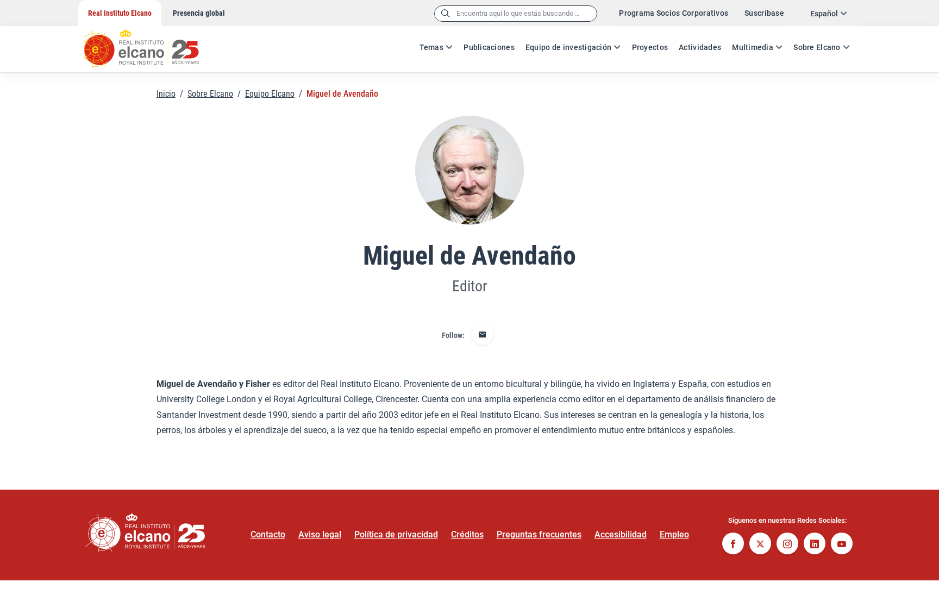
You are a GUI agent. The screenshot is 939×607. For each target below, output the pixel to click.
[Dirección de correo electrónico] (482, 335)
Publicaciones (489, 47)
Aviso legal (319, 534)
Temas (431, 47)
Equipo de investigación (568, 47)
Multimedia (752, 47)
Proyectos (650, 47)
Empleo (674, 534)
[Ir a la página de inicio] (152, 43)
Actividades (700, 47)
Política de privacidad (396, 534)
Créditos (467, 534)
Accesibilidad (620, 534)
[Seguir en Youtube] (842, 545)
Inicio (166, 94)
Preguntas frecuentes (539, 534)
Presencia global (199, 13)
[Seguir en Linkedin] (814, 545)
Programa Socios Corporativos (673, 13)
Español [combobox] (824, 13)
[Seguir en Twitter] (760, 545)
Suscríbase (764, 13)
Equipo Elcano (270, 94)
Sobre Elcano (816, 47)
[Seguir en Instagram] (787, 545)
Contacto (268, 534)
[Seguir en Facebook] (733, 545)
